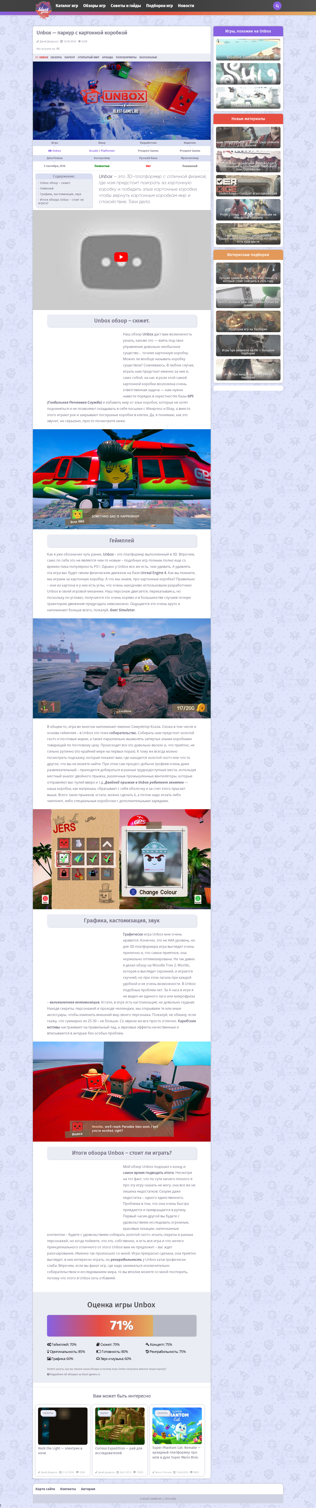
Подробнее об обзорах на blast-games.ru (75, 1374)
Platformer (108, 150)
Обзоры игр (94, 5)
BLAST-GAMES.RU (152, 1498)
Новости (186, 5)
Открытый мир (88, 57)
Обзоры (56, 57)
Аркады (107, 57)
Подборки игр (159, 5)
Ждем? (104, 1413)
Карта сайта (45, 1489)
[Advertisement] (83, 363)
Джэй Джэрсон (49, 41)
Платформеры (126, 57)
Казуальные (148, 57)
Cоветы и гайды (126, 5)
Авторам (88, 1489)
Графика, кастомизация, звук (60, 194)
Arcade (93, 150)
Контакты (68, 1489)
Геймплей (47, 188)
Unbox (43, 57)
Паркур (69, 57)
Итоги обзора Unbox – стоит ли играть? (61, 201)
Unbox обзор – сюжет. (55, 183)
